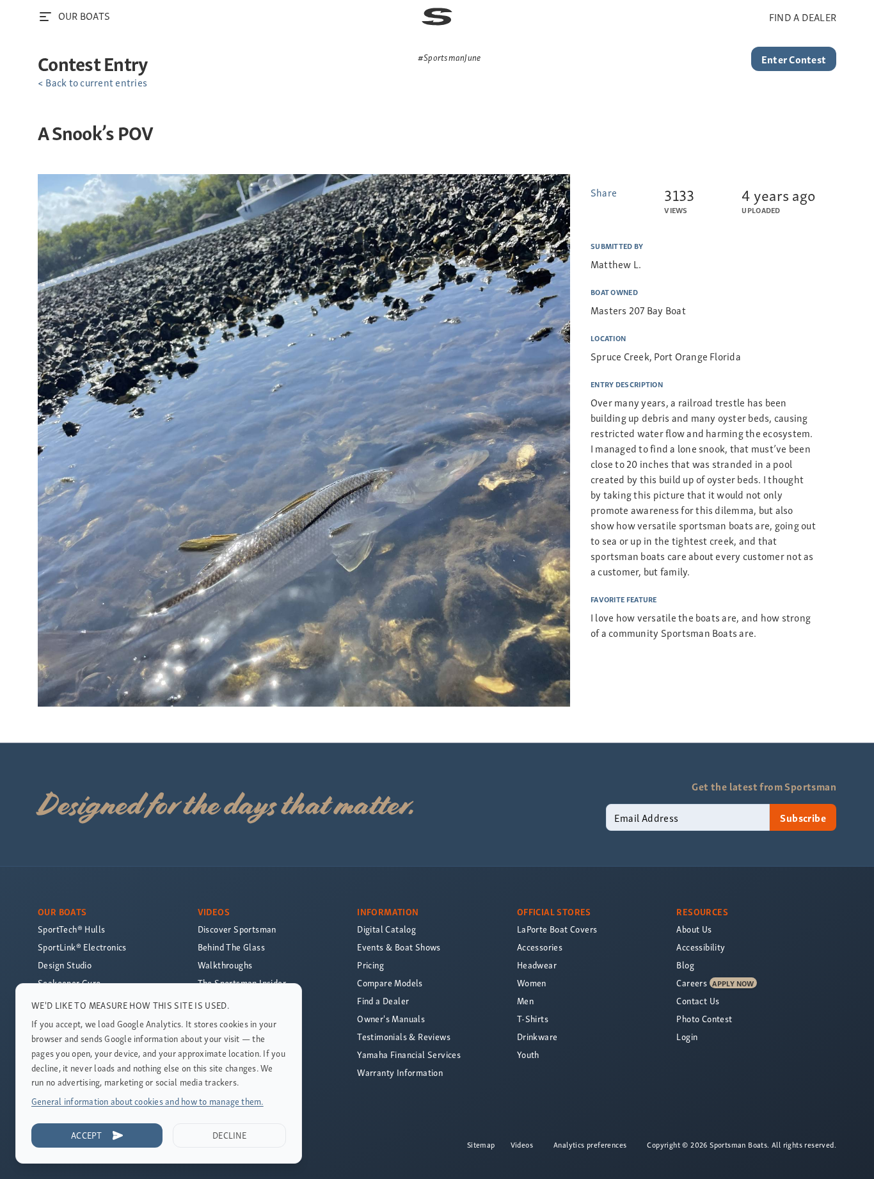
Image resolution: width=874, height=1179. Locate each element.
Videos (522, 1144)
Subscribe (803, 817)
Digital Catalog (386, 929)
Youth (528, 1054)
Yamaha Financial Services (409, 1054)
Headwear (537, 965)
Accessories (539, 947)
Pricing (370, 965)
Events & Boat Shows (399, 947)
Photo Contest (704, 1019)
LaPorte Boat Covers (557, 929)
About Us (693, 929)
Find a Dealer (383, 1001)
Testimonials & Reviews (403, 1037)
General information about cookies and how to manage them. (147, 1101)
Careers (691, 983)
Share (604, 192)
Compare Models (390, 983)
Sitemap (481, 1144)
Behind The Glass (231, 947)
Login (686, 1037)
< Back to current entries (92, 82)
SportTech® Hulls (71, 929)
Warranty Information (400, 1072)
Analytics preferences (589, 1144)
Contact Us (697, 1001)
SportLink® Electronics (82, 947)
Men (525, 1001)
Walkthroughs (225, 965)
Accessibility (700, 947)
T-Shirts (532, 1019)
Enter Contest (793, 59)
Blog (685, 965)
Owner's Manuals (391, 1019)
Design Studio (64, 965)
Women (531, 983)
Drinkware (537, 1037)
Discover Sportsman (237, 929)
